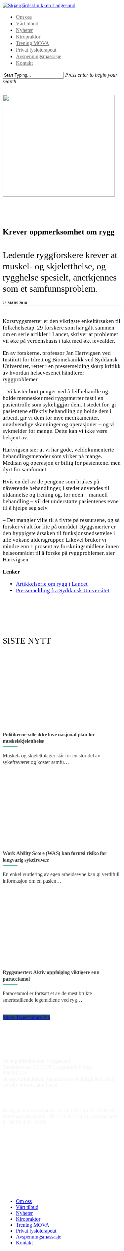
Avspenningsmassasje (38, 56)
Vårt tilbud (27, 23)
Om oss (24, 17)
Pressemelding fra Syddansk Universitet (62, 590)
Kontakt (24, 63)
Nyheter (24, 30)
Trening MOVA (32, 43)
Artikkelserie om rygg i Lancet (52, 584)
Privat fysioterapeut (36, 50)
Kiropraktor (28, 36)
